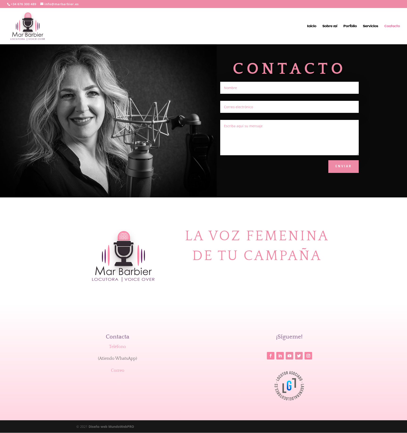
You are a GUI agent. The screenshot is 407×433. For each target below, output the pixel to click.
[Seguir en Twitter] (299, 355)
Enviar (343, 166)
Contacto (392, 26)
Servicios (370, 26)
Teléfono (117, 346)
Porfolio (350, 26)
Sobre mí (329, 26)
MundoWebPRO (111, 426)
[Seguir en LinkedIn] (280, 355)
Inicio (311, 26)
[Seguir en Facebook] (270, 355)
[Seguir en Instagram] (308, 355)
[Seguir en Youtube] (289, 355)
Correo (117, 370)
